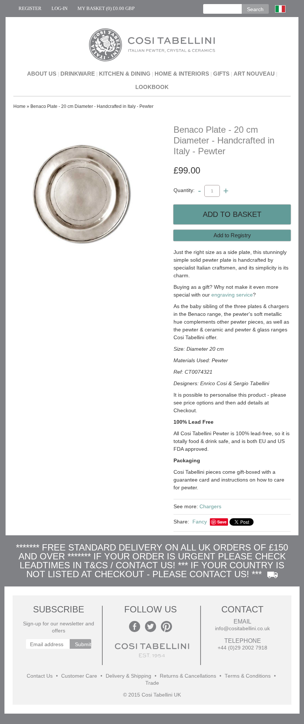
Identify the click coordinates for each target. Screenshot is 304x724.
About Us (41, 73)
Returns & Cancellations (188, 676)
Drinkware (77, 73)
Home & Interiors (182, 73)
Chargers (210, 506)
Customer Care (79, 676)
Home (19, 106)
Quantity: (184, 191)
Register (30, 8)
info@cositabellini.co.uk (242, 628)
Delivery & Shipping (128, 676)
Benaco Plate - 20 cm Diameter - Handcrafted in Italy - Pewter (91, 106)
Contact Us (40, 676)
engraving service (232, 295)
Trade (152, 683)
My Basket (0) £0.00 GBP (106, 8)
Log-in (59, 8)
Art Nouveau (254, 73)
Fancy (199, 522)
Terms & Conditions (248, 676)
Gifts (221, 73)
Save (222, 522)
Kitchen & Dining (125, 73)
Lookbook (152, 87)
